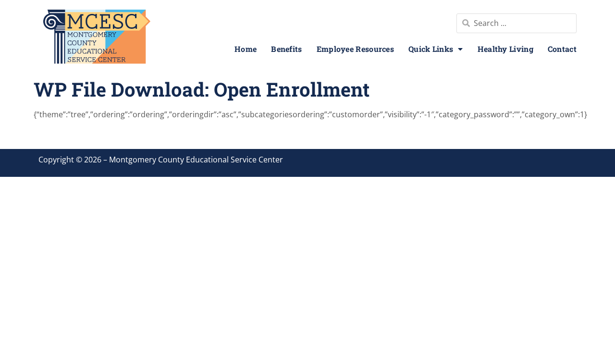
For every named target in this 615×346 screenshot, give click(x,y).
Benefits (286, 49)
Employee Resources (355, 49)
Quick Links (430, 49)
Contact (562, 49)
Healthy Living (505, 49)
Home (245, 49)
